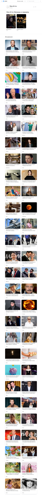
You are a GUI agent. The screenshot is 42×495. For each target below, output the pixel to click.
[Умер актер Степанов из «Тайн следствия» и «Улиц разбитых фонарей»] (12, 291)
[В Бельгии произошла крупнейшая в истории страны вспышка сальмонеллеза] (29, 356)
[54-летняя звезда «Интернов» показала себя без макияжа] (12, 421)
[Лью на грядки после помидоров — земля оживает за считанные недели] (12, 470)
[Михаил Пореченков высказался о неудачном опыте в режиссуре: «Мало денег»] (29, 388)
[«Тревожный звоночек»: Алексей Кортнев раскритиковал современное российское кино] (29, 47)
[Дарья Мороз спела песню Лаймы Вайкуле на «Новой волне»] (29, 323)
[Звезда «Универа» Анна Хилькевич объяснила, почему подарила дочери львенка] (12, 486)
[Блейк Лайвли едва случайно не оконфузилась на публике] (29, 340)
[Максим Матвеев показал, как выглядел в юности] (12, 307)
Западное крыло (20, 29)
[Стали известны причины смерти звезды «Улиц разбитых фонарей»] (12, 356)
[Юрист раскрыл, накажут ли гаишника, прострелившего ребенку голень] (12, 210)
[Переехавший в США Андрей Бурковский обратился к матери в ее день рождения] (12, 47)
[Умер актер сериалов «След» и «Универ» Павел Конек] (29, 161)
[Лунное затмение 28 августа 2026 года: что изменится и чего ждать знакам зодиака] (29, 210)
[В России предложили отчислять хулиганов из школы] (29, 242)
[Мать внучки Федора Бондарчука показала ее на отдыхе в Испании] (29, 405)
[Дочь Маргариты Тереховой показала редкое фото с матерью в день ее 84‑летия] (12, 63)
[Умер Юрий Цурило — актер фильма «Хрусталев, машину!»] (29, 291)
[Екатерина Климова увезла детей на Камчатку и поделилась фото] (29, 177)
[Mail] (3, 1)
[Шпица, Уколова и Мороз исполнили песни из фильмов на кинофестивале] (12, 242)
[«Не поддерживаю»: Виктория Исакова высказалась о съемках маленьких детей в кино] (29, 80)
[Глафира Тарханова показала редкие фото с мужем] (29, 193)
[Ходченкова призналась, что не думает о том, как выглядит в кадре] (29, 372)
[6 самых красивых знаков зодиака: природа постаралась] (12, 161)
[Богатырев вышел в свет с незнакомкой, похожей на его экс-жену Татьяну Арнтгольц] (29, 112)
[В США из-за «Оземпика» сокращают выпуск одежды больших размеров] (29, 128)
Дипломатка (8, 29)
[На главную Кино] (5, 1)
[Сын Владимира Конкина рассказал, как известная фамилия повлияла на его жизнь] (12, 96)
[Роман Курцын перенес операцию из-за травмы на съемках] (12, 405)
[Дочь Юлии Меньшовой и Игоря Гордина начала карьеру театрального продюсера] (29, 453)
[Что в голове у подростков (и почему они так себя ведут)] (29, 96)
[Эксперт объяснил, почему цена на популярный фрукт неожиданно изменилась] (12, 80)
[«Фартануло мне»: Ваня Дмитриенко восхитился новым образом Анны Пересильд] (29, 226)
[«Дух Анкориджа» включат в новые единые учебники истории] (12, 275)
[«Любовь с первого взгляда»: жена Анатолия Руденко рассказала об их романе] (12, 128)
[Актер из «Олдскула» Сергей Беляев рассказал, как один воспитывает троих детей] (12, 193)
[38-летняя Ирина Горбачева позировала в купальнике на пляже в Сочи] (29, 421)
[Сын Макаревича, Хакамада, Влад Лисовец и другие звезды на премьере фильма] (29, 145)
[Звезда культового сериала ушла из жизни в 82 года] (29, 486)
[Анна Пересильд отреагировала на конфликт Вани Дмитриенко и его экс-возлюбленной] (29, 437)
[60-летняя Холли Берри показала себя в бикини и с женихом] (12, 340)
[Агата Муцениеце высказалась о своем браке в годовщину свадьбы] (29, 258)
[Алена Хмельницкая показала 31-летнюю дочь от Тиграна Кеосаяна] (29, 63)
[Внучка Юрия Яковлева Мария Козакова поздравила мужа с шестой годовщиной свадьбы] (12, 258)
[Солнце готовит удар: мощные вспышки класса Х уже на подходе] (29, 307)
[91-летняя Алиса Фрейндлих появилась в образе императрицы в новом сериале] (12, 323)
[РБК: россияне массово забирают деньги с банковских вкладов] (12, 372)
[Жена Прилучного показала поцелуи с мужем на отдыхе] (12, 388)
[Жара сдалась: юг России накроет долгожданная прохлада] (12, 145)
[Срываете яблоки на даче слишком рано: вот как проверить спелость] (12, 453)
